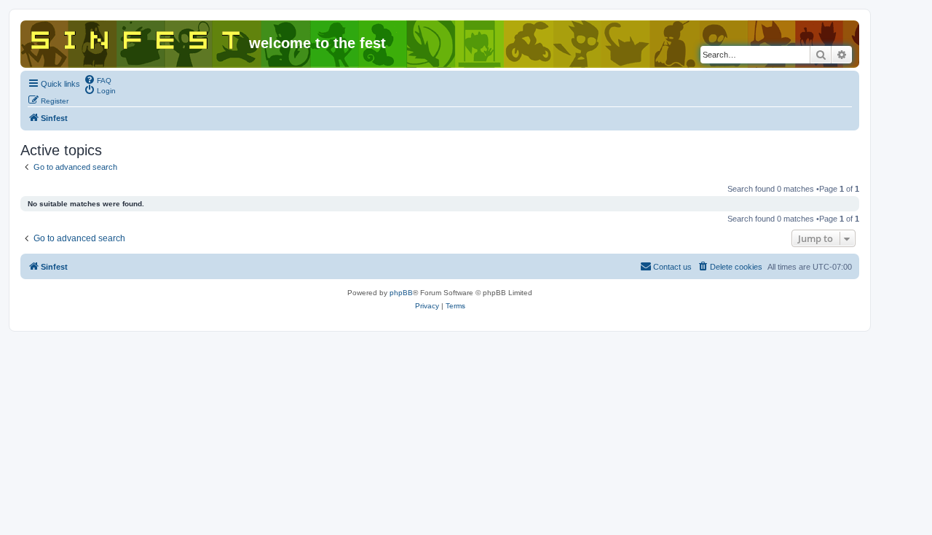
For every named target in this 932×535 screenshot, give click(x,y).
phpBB (401, 293)
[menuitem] (97, 79)
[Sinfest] (136, 37)
